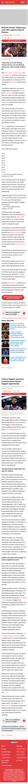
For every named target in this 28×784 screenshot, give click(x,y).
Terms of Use (20, 755)
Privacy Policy (5, 755)
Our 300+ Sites (21, 749)
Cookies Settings (6, 765)
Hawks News (9, 367)
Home (3, 367)
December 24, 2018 (7, 208)
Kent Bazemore (12, 283)
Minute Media (10, 769)
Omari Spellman (6, 75)
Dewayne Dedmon (20, 244)
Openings (19, 746)
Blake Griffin (12, 82)
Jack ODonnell (7, 35)
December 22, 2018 (7, 176)
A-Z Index (19, 760)
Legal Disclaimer (21, 757)
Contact (3, 749)
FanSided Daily (5, 752)
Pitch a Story (20, 752)
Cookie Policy (5, 757)
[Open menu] (2, 2)
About (3, 746)
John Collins (8, 73)
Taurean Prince (17, 73)
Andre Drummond (16, 232)
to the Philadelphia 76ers (13, 429)
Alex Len (22, 91)
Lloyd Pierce (5, 102)
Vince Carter (8, 93)
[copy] (11, 38)
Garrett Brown (7, 391)
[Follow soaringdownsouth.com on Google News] (24, 313)
